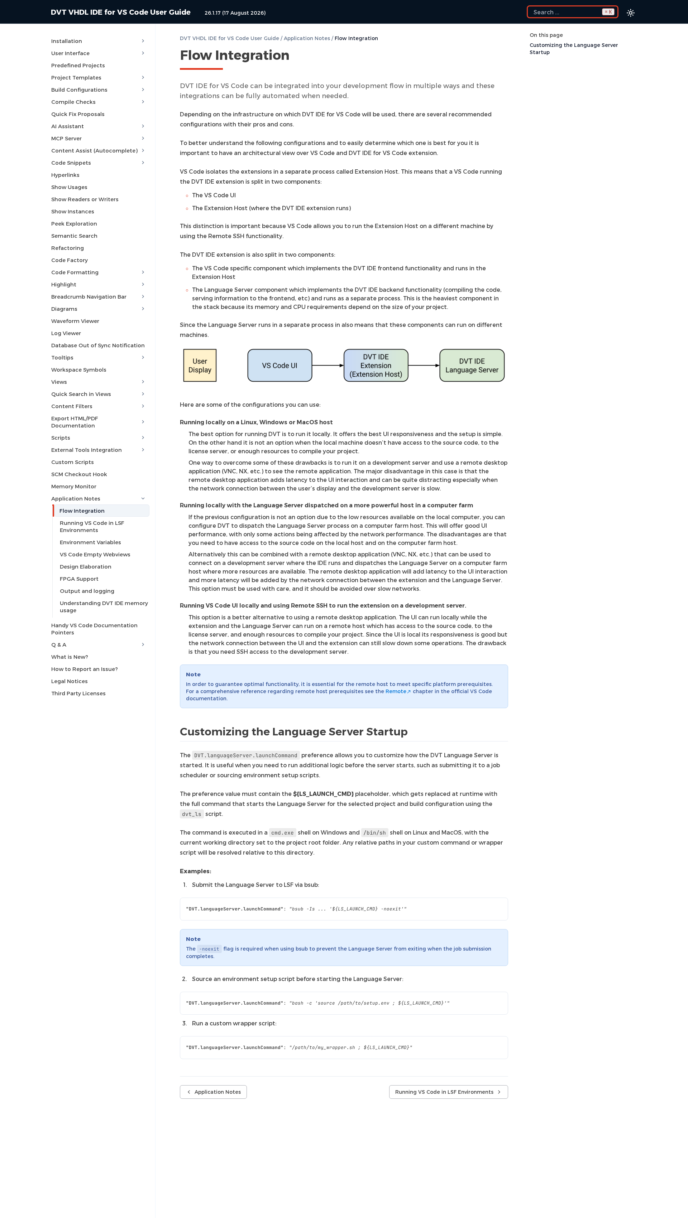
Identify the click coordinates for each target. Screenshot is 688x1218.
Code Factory (69, 260)
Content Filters (71, 406)
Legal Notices (69, 681)
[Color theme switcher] (630, 12)
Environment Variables (90, 542)
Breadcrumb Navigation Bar (88, 296)
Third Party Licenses (78, 693)
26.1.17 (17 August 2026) (235, 13)
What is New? (69, 656)
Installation (66, 41)
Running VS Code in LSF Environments (92, 526)
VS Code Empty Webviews (95, 554)
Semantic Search (74, 235)
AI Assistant (67, 126)
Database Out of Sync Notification (98, 345)
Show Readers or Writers (85, 199)
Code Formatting (75, 272)
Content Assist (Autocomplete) (94, 150)
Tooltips (62, 357)
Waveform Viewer (75, 321)
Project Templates (76, 77)
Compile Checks (73, 101)
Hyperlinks (65, 174)
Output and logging (87, 591)
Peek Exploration (74, 223)
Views (59, 381)
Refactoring (67, 248)
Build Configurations (79, 89)
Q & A (58, 644)
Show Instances (72, 211)
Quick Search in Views (81, 394)
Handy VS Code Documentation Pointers (94, 628)
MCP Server (66, 138)
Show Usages (69, 187)
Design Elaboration (85, 566)
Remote (396, 691)
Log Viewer (66, 333)
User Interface (70, 53)
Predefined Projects (78, 65)
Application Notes (75, 498)
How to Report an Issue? (84, 669)
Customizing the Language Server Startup (574, 48)
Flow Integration (82, 510)
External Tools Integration (86, 449)
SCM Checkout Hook (79, 474)
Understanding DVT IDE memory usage (104, 606)
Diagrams (64, 308)
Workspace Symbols (78, 369)
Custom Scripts (72, 462)
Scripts (60, 437)
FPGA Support (79, 578)
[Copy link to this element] (297, 56)
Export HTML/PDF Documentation (74, 422)
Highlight (63, 284)
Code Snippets (71, 162)
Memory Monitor (73, 486)
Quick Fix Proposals (78, 114)
